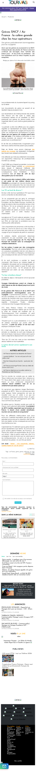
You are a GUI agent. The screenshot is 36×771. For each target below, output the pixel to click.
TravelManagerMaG (11, 747)
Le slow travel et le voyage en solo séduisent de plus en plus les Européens (9, 535)
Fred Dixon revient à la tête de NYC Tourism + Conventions (17, 563)
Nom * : (4, 461)
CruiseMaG (10, 732)
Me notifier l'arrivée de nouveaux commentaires (18, 498)
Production (11, 16)
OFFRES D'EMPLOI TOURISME (10, 612)
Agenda (27, 731)
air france (12, 451)
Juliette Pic (13, 60)
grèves (21, 451)
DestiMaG (10, 733)
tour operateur (29, 452)
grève (17, 451)
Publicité (28, 729)
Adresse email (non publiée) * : (11, 467)
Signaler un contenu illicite (19, 729)
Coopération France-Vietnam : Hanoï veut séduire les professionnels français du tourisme (17, 665)
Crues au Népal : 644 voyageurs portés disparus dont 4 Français (17, 567)
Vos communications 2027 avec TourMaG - (18, 9)
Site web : (5, 473)
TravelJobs (10, 745)
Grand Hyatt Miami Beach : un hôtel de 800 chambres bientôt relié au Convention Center (16, 574)
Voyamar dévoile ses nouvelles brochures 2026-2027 (26, 535)
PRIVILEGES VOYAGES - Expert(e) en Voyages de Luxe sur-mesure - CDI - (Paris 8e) (17, 609)
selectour (26, 451)
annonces (18, 604)
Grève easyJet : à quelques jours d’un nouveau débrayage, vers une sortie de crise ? (17, 560)
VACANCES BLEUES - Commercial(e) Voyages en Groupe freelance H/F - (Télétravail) (16, 625)
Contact (27, 728)
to (30, 451)
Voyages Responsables (11, 753)
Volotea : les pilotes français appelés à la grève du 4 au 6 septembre (17, 570)
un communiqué (28, 166)
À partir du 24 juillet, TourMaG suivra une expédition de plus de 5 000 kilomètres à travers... (24, 592)
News (3, 556)
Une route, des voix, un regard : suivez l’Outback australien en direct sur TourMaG (18, 586)
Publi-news (18, 649)
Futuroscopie (11, 735)
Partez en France (10, 743)
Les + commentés (17, 556)
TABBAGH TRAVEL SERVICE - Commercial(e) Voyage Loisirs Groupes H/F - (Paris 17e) (18, 617)
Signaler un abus (6, 511)
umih (33, 453)
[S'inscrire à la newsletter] (4, 766)
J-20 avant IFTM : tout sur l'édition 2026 (17, 653)
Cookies (18, 735)
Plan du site (20, 732)
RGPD (18, 733)
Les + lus (8, 556)
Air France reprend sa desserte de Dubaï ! (17, 353)
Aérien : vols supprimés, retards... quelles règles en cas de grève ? (18, 444)
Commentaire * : (6, 479)
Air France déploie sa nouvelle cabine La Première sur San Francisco (16, 371)
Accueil (3, 16)
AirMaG (9, 728)
